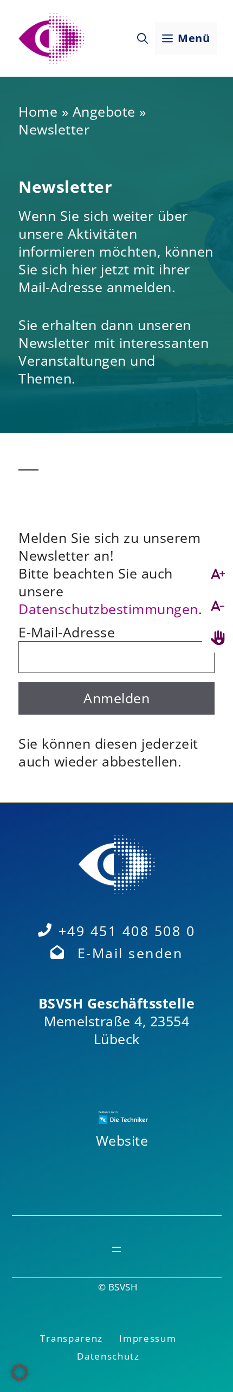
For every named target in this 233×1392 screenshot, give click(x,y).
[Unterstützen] (217, 638)
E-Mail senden (130, 953)
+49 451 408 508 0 (127, 931)
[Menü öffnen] (116, 1249)
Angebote (104, 111)
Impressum (147, 1338)
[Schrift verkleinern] (217, 606)
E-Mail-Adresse (66, 632)
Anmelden (116, 698)
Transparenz (71, 1338)
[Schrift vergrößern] (217, 574)
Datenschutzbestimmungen (108, 609)
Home (37, 111)
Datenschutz (108, 1356)
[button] (142, 38)
